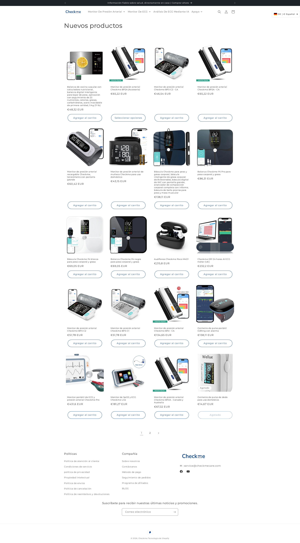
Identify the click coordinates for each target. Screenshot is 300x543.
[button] (219, 11)
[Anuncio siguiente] (234, 3)
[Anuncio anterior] (65, 3)
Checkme (143, 538)
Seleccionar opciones (128, 117)
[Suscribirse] (174, 512)
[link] (141, 433)
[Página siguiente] (158, 433)
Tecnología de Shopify (158, 538)
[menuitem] (106, 12)
